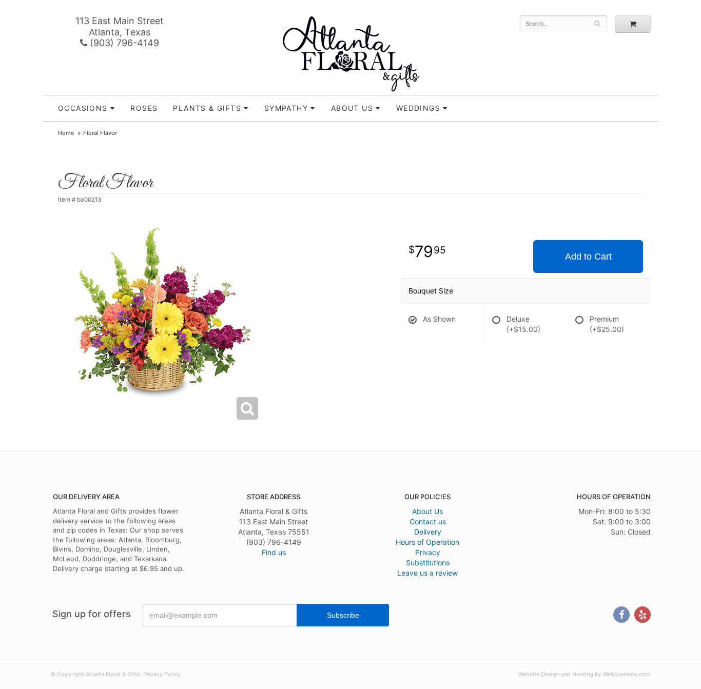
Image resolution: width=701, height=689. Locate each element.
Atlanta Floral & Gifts (351, 53)
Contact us (428, 521)
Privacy (427, 552)
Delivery (427, 531)
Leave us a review (427, 572)
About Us (427, 511)
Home (66, 132)
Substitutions (428, 562)
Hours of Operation (427, 542)
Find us (274, 552)
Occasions (83, 108)
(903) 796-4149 (123, 42)
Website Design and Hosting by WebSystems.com (584, 674)
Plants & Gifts (207, 108)
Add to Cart (588, 256)
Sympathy (286, 108)
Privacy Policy (162, 674)
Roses (144, 108)
